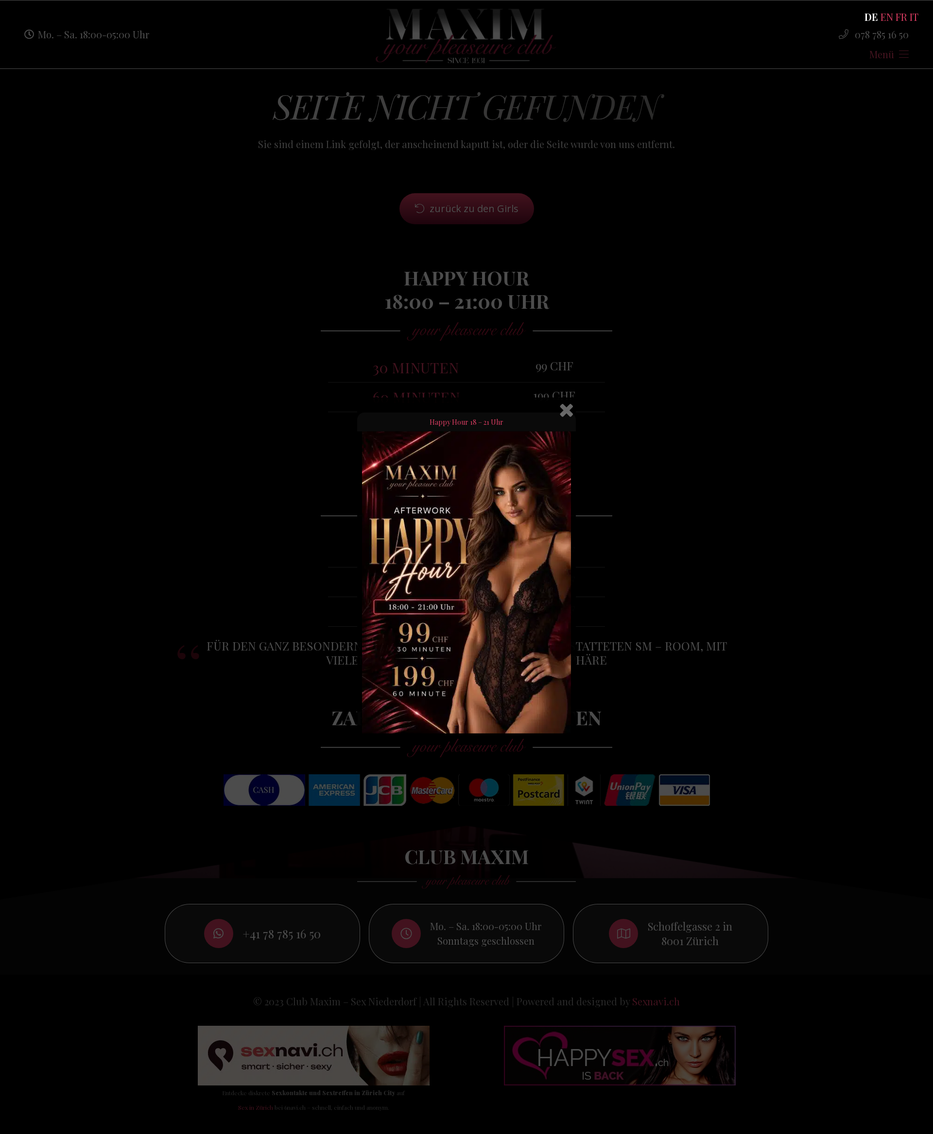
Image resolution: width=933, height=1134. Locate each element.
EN (887, 16)
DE (871, 16)
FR (901, 16)
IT (914, 16)
